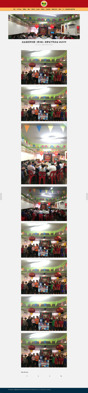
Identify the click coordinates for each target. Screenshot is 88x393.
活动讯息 (51, 44)
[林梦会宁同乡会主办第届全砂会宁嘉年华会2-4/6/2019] (1, 196)
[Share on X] (38, 376)
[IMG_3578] (44, 26)
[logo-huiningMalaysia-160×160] (44, 4)
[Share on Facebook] (27, 376)
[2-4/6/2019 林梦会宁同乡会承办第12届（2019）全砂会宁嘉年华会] (87, 196)
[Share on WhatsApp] (49, 376)
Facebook (49, 389)
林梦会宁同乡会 (45, 44)
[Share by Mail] (61, 376)
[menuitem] (14, 9)
